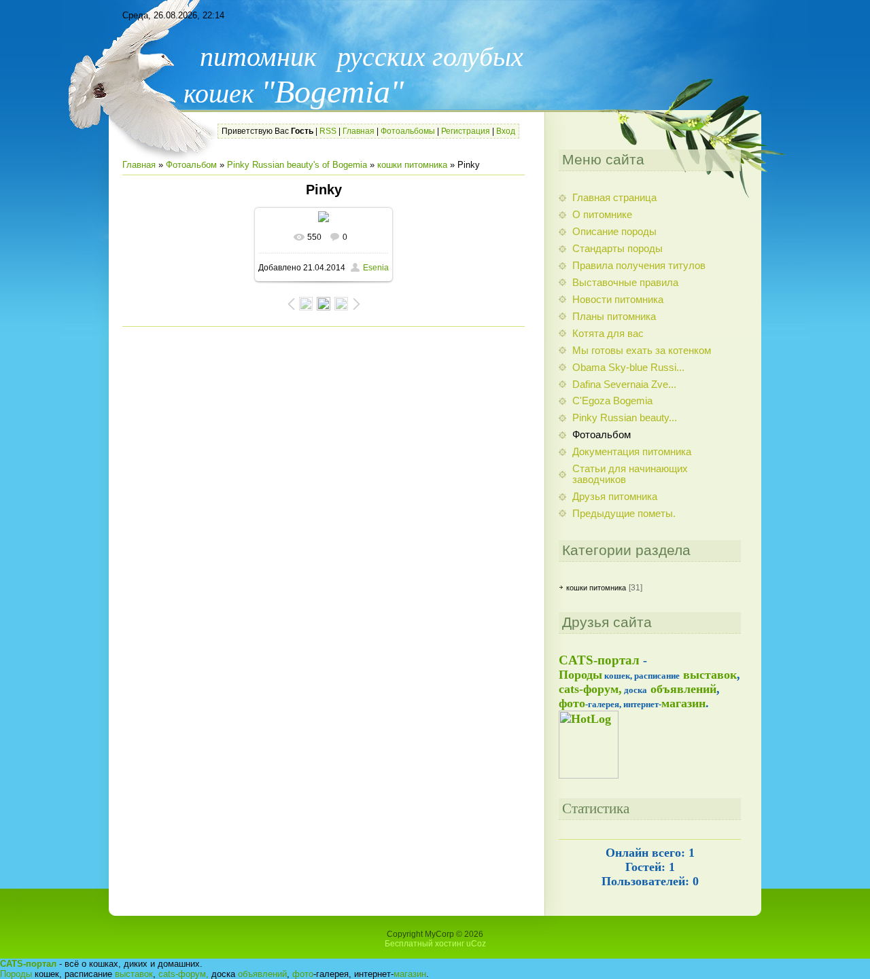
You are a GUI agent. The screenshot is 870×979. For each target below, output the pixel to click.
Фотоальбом (191, 165)
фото (572, 703)
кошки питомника (412, 165)
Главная (359, 131)
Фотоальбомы (408, 131)
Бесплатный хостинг (424, 943)
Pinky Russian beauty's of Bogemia (297, 165)
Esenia (376, 267)
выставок (710, 674)
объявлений (683, 689)
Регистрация (465, 131)
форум (601, 689)
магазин (683, 703)
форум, (193, 974)
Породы (580, 674)
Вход (505, 131)
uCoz (476, 943)
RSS (327, 131)
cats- (571, 689)
